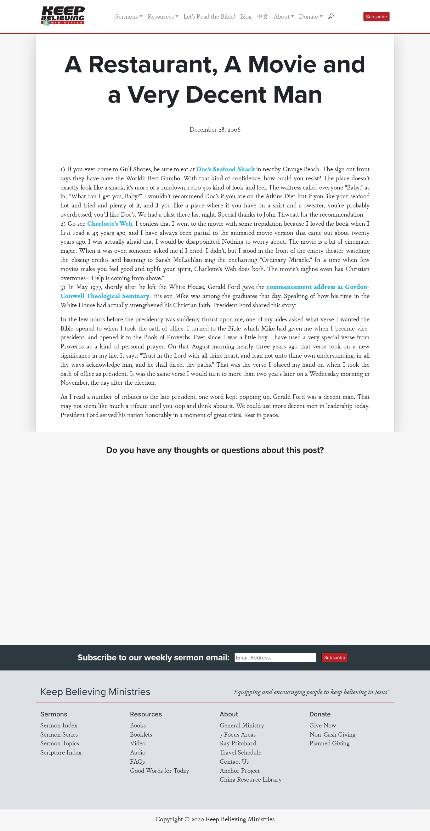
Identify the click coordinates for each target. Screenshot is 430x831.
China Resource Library (251, 779)
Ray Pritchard (238, 742)
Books (138, 725)
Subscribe (376, 16)
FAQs (137, 761)
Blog (246, 16)
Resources (161, 16)
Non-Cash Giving (332, 734)
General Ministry (242, 725)
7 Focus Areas (238, 734)
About (282, 16)
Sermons (126, 16)
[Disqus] (215, 544)
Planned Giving (329, 742)
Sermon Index (58, 725)
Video (137, 742)
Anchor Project (240, 770)
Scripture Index (61, 752)
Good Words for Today (159, 770)
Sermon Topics (59, 742)
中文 (263, 16)
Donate (308, 16)
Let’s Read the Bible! (209, 16)
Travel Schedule (240, 752)
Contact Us (234, 761)
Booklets (141, 734)
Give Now (322, 725)
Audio (137, 752)
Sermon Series (59, 734)
